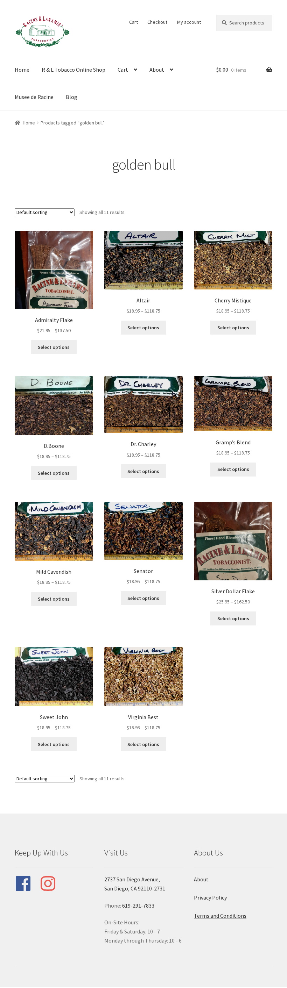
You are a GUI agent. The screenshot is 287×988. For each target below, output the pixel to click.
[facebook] (26, 883)
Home (22, 69)
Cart (133, 22)
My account (189, 22)
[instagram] (51, 883)
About (156, 69)
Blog (71, 96)
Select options (54, 347)
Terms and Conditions (220, 915)
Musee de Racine (34, 96)
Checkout (157, 22)
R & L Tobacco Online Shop (73, 69)
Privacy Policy (210, 897)
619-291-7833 (138, 905)
